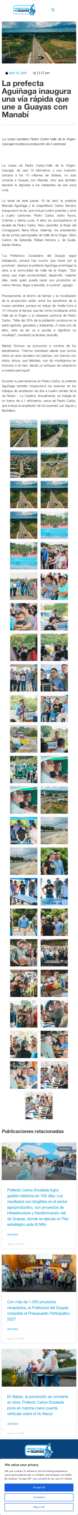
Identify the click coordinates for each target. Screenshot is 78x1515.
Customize (39, 1497)
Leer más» (13, 1235)
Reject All (39, 1507)
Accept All (39, 1487)
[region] (39, 1487)
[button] (53, 10)
